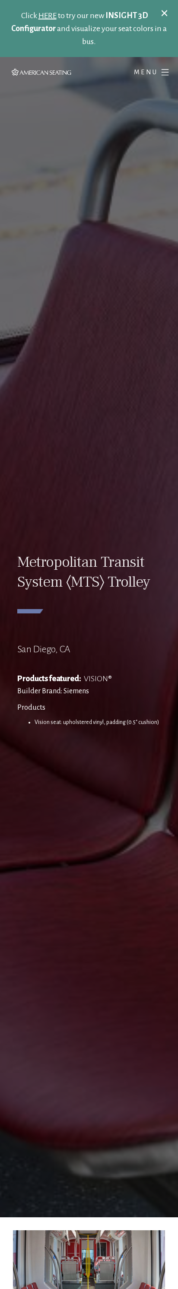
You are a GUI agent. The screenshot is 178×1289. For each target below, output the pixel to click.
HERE (47, 15)
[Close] (164, 12)
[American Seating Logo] (49, 72)
